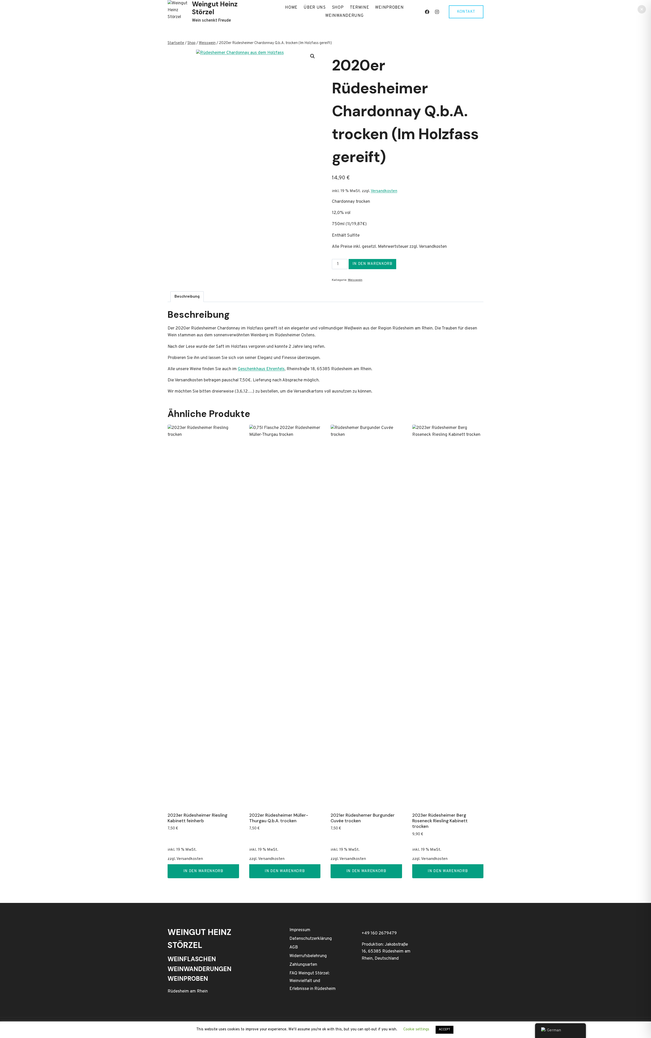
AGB (293, 947)
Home (291, 7)
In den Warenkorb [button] (203, 871)
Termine (359, 7)
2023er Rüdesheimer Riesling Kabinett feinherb (197, 818)
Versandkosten (384, 191)
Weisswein (355, 280)
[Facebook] (427, 12)
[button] (312, 56)
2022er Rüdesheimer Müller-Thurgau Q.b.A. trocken (278, 818)
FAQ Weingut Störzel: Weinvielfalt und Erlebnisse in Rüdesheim (312, 981)
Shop (338, 7)
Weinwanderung (344, 15)
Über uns (315, 7)
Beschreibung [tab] (187, 296)
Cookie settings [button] (416, 1029)
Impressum (299, 930)
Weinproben (389, 7)
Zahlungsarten (303, 965)
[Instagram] (437, 12)
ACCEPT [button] (444, 1030)
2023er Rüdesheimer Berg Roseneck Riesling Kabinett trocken (440, 820)
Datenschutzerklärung (310, 939)
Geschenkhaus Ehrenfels (261, 369)
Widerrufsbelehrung (308, 956)
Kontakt (466, 11)
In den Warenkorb (372, 264)
